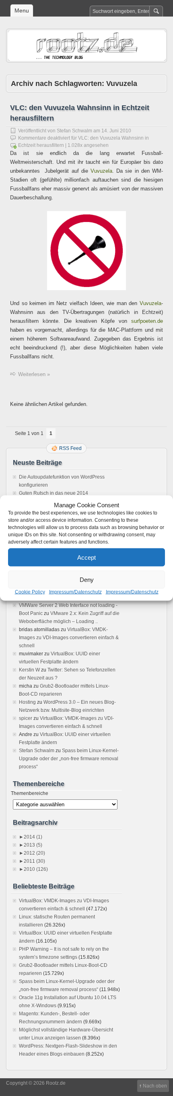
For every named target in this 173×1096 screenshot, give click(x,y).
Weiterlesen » (34, 374)
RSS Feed (70, 448)
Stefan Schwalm (74, 131)
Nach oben (155, 1086)
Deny (87, 579)
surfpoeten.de (147, 321)
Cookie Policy (30, 592)
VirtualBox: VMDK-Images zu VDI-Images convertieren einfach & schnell (69, 637)
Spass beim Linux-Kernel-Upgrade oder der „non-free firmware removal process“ (69, 759)
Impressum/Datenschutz (75, 592)
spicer (25, 718)
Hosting (27, 702)
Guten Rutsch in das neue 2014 (53, 493)
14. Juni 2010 (116, 131)
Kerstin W (29, 670)
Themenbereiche (29, 793)
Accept (86, 557)
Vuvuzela (101, 171)
